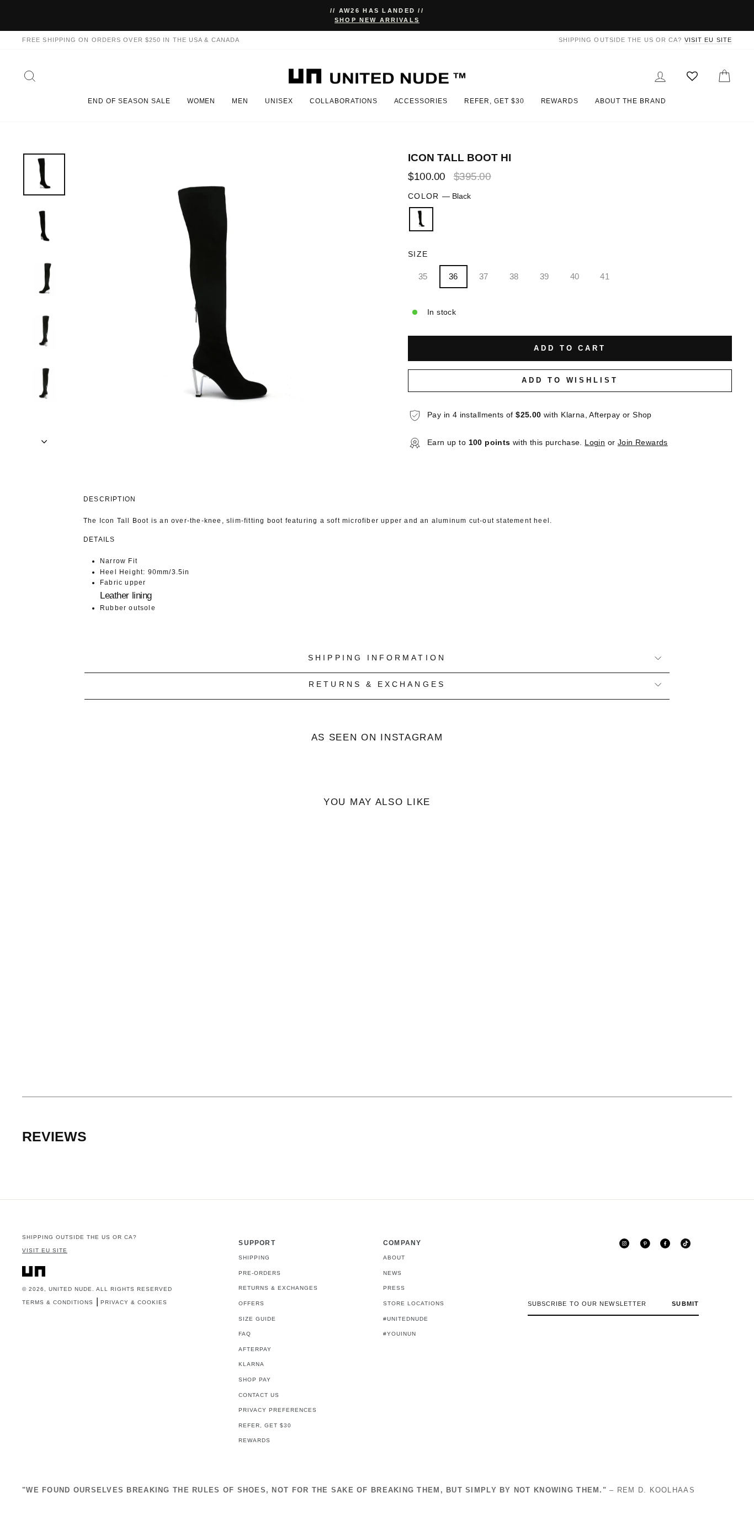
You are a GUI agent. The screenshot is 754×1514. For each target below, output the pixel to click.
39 (544, 276)
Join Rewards (643, 442)
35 (423, 276)
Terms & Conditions (57, 1302)
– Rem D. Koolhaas (358, 1490)
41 (604, 276)
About (394, 1257)
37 (483, 276)
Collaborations (343, 101)
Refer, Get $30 (494, 101)
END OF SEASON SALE (129, 101)
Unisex (279, 101)
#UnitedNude (405, 1319)
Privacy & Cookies (133, 1302)
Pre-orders (259, 1273)
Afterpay (255, 1349)
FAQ (244, 1334)
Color (439, 196)
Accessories (421, 101)
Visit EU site (708, 39)
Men (240, 101)
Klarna (251, 1364)
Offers (251, 1303)
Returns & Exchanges (278, 1288)
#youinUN (399, 1334)
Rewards (560, 101)
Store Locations (413, 1303)
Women (201, 101)
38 (514, 276)
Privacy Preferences (277, 1410)
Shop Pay (254, 1380)
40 (575, 276)
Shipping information (377, 658)
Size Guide (257, 1319)
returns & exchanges (377, 684)
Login (595, 442)
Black (421, 219)
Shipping (254, 1257)
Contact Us (258, 1395)
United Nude (70, 1289)
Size (418, 254)
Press (394, 1288)
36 (453, 276)
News (392, 1273)
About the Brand (630, 101)
